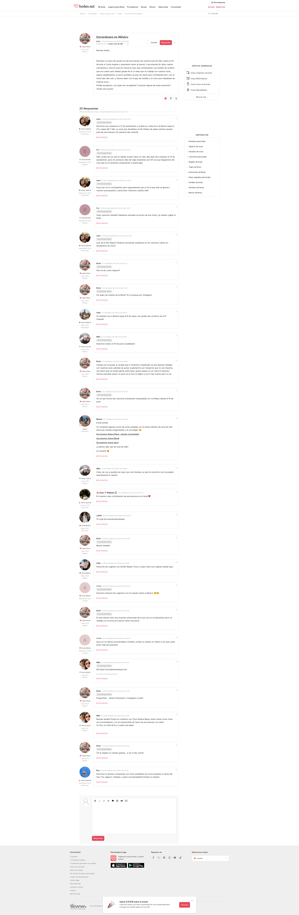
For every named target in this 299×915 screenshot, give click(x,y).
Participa (184, 905)
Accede (211, 7)
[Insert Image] (117, 801)
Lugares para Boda (116, 7)
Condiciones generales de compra (83, 863)
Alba (98, 337)
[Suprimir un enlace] (104, 801)
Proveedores (132, 7)
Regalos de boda (195, 162)
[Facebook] (153, 857)
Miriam (99, 419)
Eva (97, 770)
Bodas (82, 14)
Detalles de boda (196, 182)
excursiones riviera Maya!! (107, 438)
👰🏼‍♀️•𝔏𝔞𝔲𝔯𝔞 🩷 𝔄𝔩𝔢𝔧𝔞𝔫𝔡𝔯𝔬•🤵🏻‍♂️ (106, 493)
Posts (120, 14)
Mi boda (101, 7)
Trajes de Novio (195, 167)
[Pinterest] (164, 857)
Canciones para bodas (198, 157)
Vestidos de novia (196, 151)
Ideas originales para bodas (200, 177)
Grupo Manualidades (199, 90)
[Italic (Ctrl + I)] (99, 801)
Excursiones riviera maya (107, 442)
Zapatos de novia (196, 146)
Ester (98, 41)
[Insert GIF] (126, 801)
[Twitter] (159, 857)
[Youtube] (175, 857)
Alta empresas (75, 884)
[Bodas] (84, 7)
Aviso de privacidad (77, 867)
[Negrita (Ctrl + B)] (95, 801)
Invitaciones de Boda (197, 172)
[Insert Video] (121, 801)
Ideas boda (163, 7)
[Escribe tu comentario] (134, 818)
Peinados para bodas (197, 141)
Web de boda (75, 894)
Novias (144, 7)
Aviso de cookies (76, 870)
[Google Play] (136, 867)
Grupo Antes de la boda (200, 84)
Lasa (98, 119)
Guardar (153, 42)
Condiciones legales (77, 860)
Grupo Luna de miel (107, 14)
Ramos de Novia (195, 193)
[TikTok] (180, 857)
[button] (165, 98)
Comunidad (176, 7)
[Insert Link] (108, 801)
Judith (99, 515)
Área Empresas (219, 2)
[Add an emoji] (113, 801)
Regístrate (220, 7)
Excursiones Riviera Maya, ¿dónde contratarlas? (117, 434)
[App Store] (119, 867)
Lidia (98, 312)
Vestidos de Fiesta (196, 187)
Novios (153, 7)
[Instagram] (169, 857)
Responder (166, 42)
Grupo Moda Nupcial (199, 78)
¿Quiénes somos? (76, 887)
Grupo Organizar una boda (201, 73)
